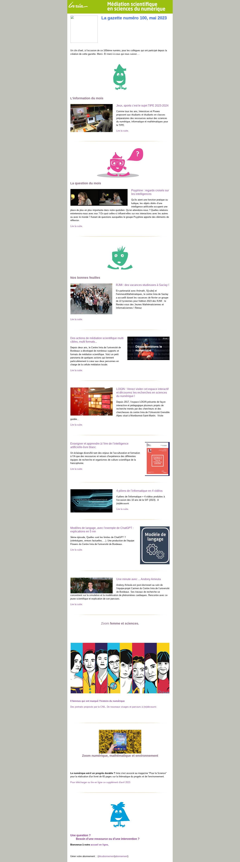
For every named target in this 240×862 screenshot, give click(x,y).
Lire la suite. (122, 130)
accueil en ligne (99, 844)
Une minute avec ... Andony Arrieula (138, 579)
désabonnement (106, 856)
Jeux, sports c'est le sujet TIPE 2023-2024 (142, 105)
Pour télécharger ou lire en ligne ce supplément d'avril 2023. (100, 782)
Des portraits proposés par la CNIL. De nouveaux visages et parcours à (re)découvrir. (113, 706)
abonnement (121, 856)
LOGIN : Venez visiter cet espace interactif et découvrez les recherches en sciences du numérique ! (142, 393)
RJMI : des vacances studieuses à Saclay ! (142, 284)
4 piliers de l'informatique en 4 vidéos (139, 490)
